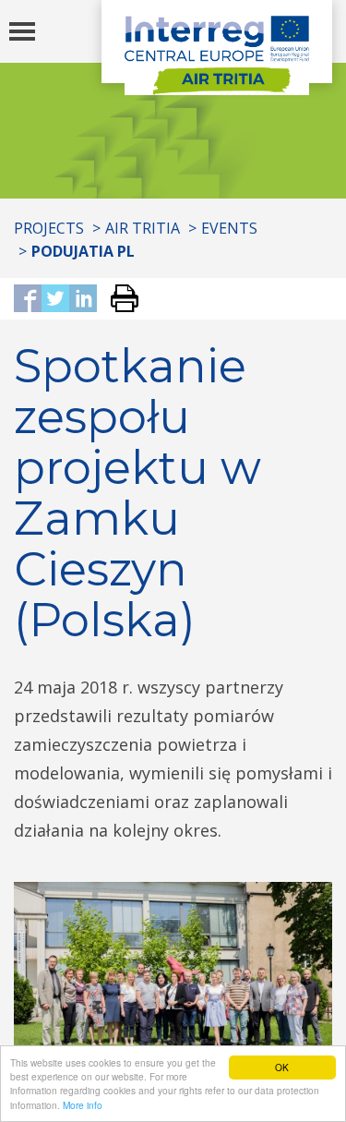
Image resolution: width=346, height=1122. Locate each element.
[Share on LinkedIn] (83, 300)
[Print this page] (117, 300)
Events (229, 228)
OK (282, 1067)
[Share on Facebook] (28, 300)
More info (82, 1105)
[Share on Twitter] (55, 300)
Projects (49, 228)
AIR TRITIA (142, 228)
